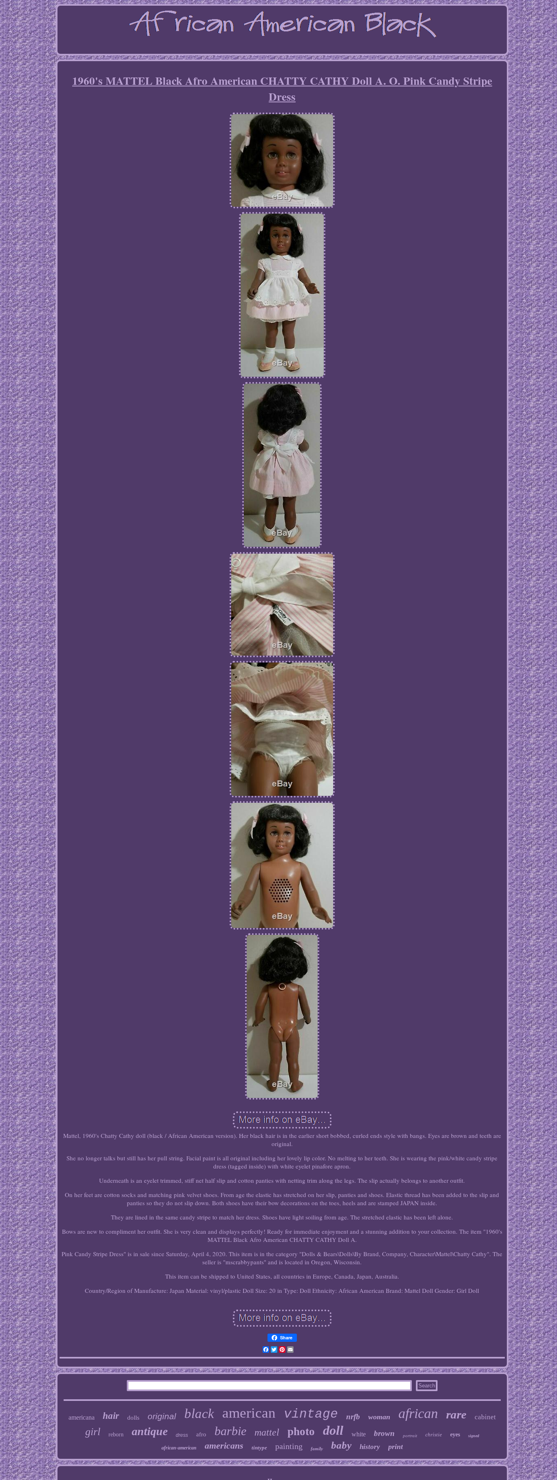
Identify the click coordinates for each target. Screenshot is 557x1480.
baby (341, 1445)
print (395, 1446)
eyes (455, 1434)
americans (224, 1445)
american (249, 1413)
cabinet (485, 1417)
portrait (410, 1435)
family (317, 1448)
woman (379, 1417)
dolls (133, 1417)
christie (433, 1434)
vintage (311, 1414)
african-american (179, 1448)
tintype (259, 1448)
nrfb (353, 1416)
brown (384, 1433)
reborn (116, 1434)
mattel (266, 1432)
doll (333, 1430)
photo (301, 1431)
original (162, 1416)
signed (473, 1436)
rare (456, 1414)
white (358, 1434)
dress (182, 1435)
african (418, 1413)
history (370, 1447)
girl (92, 1432)
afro (201, 1434)
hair (111, 1416)
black (199, 1413)
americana (82, 1417)
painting (289, 1446)
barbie (230, 1431)
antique (150, 1431)
